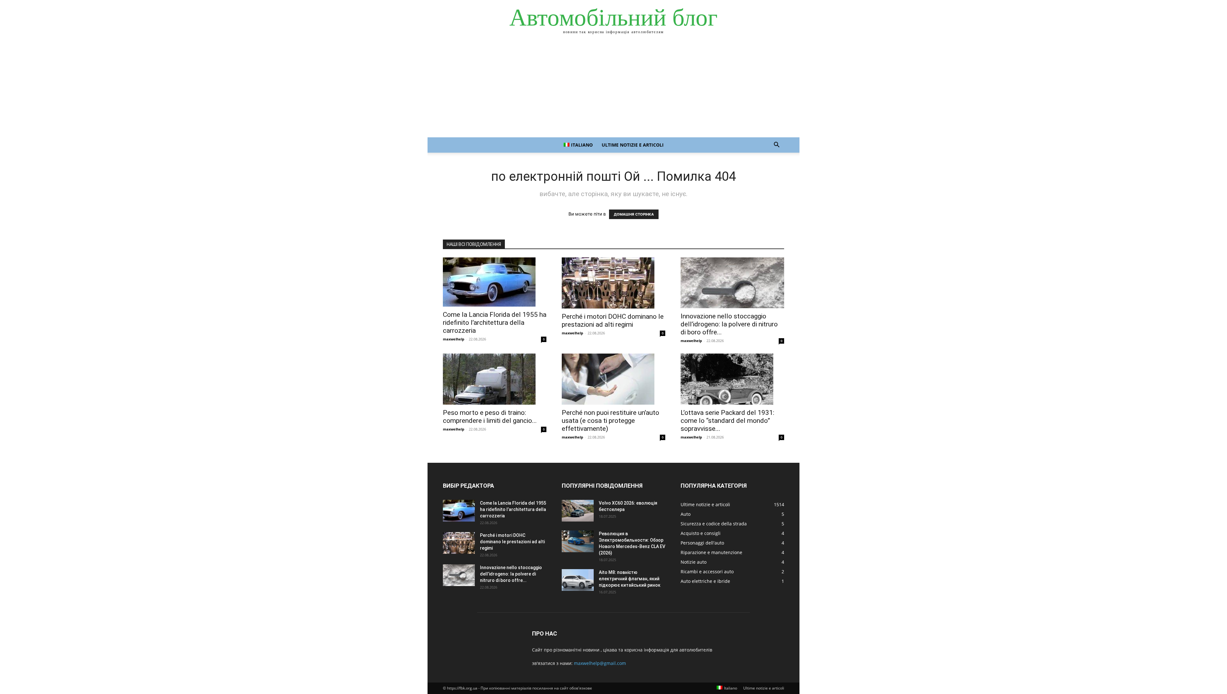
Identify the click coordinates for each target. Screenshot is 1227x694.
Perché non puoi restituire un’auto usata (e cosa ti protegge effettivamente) (610, 420)
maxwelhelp (453, 339)
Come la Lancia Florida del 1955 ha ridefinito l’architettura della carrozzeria (494, 322)
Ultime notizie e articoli (633, 145)
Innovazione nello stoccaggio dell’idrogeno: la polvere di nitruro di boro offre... (729, 324)
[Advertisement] (613, 89)
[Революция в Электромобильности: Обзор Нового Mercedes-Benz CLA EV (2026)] (578, 541)
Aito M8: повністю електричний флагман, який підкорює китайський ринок (629, 579)
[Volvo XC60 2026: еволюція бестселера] (578, 511)
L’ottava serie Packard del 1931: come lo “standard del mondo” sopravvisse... (727, 420)
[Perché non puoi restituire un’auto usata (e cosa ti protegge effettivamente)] (613, 379)
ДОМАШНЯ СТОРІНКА (634, 214)
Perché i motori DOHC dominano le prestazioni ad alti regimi (613, 320)
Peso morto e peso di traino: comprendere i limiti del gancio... (490, 416)
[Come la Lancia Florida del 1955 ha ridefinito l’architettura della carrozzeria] (494, 282)
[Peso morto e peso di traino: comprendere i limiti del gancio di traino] (494, 379)
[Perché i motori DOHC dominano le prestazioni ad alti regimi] (613, 283)
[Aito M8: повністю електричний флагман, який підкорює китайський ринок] (578, 580)
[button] (776, 145)
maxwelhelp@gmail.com (600, 663)
